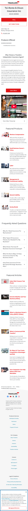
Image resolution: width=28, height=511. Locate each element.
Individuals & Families (14, 418)
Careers (14, 440)
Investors (14, 443)
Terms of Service (14, 478)
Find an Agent (14, 468)
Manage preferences (14, 508)
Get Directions (14, 24)
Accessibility (14, 487)
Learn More (13, 90)
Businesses (14, 421)
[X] (14, 396)
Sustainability (14, 446)
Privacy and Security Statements (14, 481)
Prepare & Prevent (14, 427)
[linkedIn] (16, 396)
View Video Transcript (9, 121)
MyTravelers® (14, 462)
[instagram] (19, 396)
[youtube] (11, 396)
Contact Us (14, 459)
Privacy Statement (14, 500)
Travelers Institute (14, 449)
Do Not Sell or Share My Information (14, 484)
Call (14, 20)
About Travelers (14, 437)
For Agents (14, 465)
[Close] (26, 492)
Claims (14, 424)
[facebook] (8, 396)
